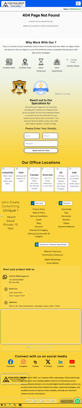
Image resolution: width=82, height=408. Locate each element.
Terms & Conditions (39, 216)
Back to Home (41, 33)
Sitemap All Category (38, 230)
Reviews (66, 219)
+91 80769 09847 (16, 279)
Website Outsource (52, 251)
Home (66, 9)
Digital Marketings (53, 259)
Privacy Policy (39, 209)
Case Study (66, 209)
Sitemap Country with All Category (39, 235)
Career (39, 219)
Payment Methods (66, 226)
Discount (39, 226)
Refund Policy (39, 212)
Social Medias (52, 263)
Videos (66, 223)
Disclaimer (66, 216)
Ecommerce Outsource (52, 255)
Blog (39, 223)
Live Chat (15, 282)
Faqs (66, 212)
